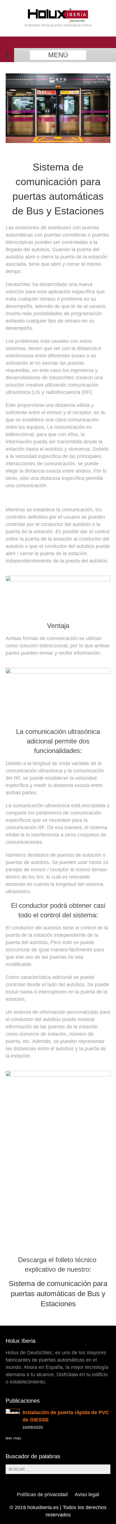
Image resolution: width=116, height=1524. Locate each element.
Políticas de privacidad (42, 1494)
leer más (13, 1438)
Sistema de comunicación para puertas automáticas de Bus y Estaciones (58, 1293)
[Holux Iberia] (58, 21)
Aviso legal (87, 1494)
